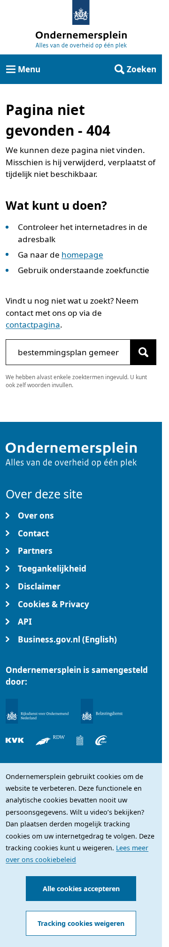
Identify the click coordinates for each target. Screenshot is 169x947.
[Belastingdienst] (102, 711)
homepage (82, 254)
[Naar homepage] (81, 12)
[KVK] (15, 740)
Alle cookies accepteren (81, 888)
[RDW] (50, 740)
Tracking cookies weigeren (81, 923)
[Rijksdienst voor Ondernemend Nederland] (37, 711)
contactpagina (33, 324)
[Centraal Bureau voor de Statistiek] (80, 740)
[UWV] (101, 740)
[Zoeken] (143, 352)
